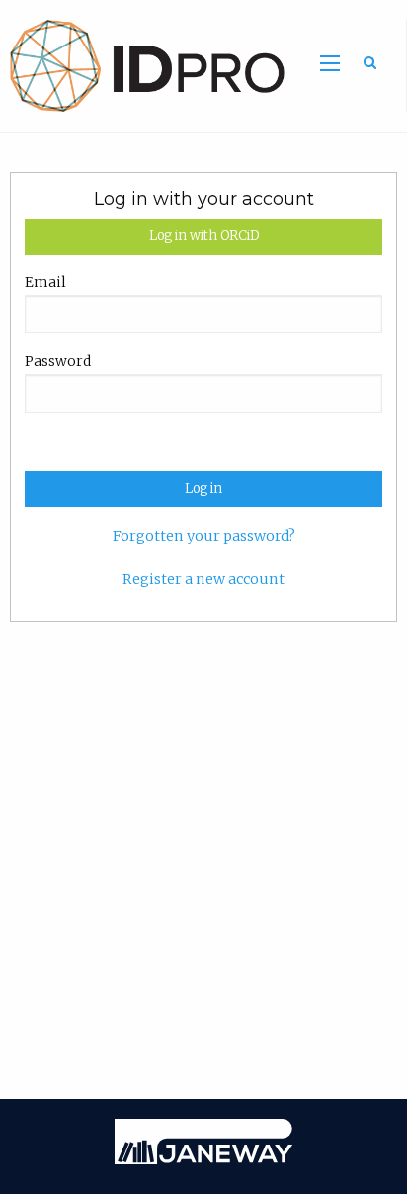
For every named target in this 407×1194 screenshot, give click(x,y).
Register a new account (203, 579)
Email (45, 282)
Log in (203, 488)
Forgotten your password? (204, 536)
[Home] (142, 64)
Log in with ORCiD (204, 236)
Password (58, 361)
